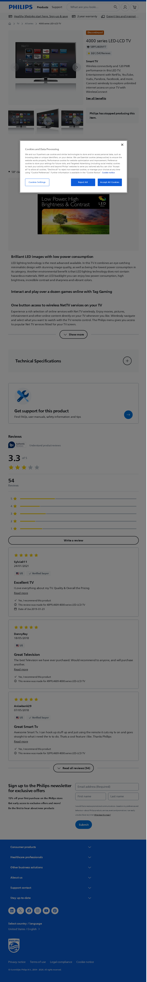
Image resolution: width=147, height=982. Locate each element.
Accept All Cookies (108, 182)
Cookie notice (107, 172)
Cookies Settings (35, 182)
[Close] (121, 145)
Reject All (82, 182)
